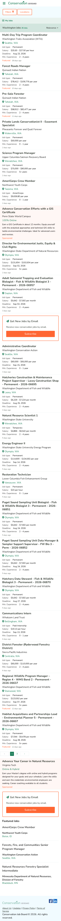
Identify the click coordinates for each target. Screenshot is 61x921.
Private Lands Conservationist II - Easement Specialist (29, 123)
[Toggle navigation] (4, 3)
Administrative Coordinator (19, 346)
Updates (17, 908)
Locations (24, 11)
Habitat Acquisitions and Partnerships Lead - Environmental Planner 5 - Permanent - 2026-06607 (29, 717)
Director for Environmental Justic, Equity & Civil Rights (28, 245)
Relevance (51, 27)
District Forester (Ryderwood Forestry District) (26, 646)
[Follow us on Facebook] (51, 901)
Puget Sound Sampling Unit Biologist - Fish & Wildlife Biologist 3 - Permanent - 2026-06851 (29, 506)
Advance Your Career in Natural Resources (28, 761)
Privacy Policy (29, 908)
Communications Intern (16, 613)
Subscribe (30, 334)
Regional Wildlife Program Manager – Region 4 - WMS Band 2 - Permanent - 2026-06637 (26, 679)
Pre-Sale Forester (13, 94)
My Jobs (9, 20)
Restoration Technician (16, 474)
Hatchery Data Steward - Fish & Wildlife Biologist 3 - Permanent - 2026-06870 (27, 580)
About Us (6, 908)
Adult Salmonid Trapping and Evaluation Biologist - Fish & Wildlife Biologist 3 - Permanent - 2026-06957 (27, 281)
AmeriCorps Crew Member (18, 181)
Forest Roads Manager (16, 66)
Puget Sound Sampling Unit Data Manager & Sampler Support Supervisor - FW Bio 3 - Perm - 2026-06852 (30, 544)
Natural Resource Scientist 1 (20, 415)
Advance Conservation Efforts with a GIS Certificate (27, 210)
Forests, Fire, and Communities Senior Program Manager (25, 847)
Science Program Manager (18, 153)
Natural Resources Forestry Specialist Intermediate (25, 868)
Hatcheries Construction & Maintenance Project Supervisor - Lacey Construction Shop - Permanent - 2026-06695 (30, 381)
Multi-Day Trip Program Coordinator (24, 35)
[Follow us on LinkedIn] (55, 901)
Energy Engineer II (13, 443)
